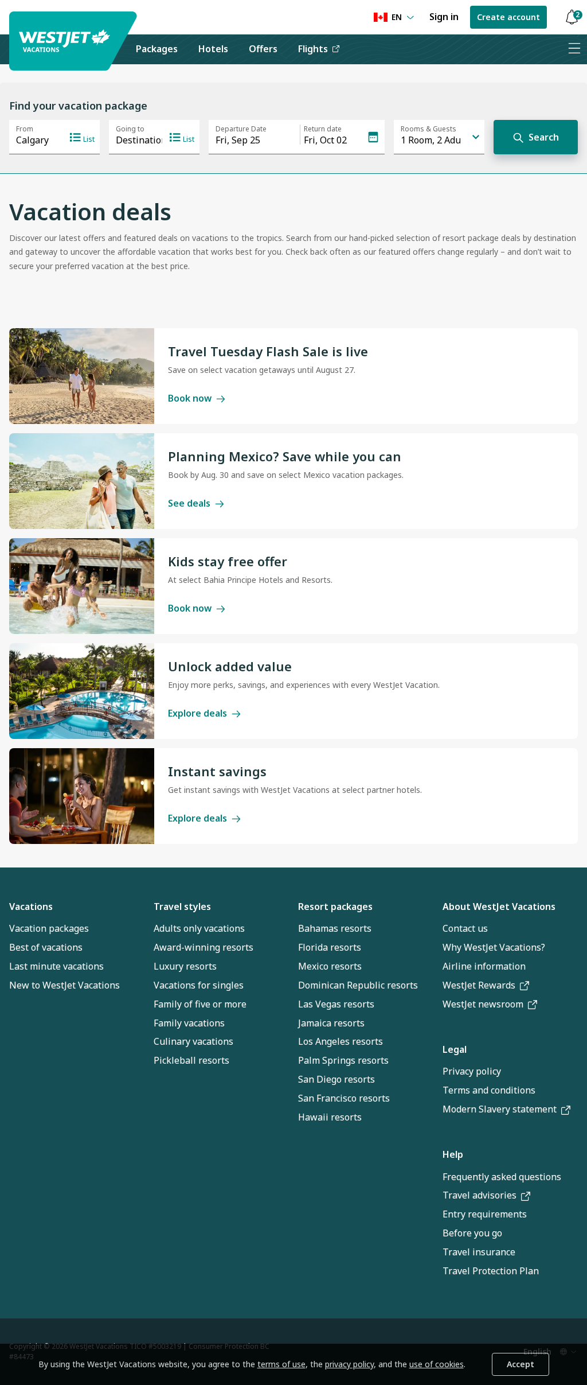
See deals (189, 503)
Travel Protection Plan (491, 1271)
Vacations (31, 906)
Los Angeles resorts (340, 1041)
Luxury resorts (185, 966)
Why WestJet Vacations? (494, 947)
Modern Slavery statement (500, 1109)
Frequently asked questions (502, 1176)
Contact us (465, 928)
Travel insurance (479, 1252)
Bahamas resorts (334, 928)
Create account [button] (508, 16)
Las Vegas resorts (336, 1004)
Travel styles (182, 906)
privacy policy (349, 1364)
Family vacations (189, 1023)
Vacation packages (49, 928)
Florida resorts (329, 947)
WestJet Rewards (479, 985)
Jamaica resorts (331, 1023)
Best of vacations (46, 947)
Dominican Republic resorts (358, 985)
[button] (571, 17)
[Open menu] (573, 49)
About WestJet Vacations (499, 906)
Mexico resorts (330, 966)
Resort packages (335, 906)
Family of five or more (200, 1004)
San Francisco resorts (344, 1098)
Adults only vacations (199, 928)
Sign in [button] (444, 16)
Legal (455, 1049)
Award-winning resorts (203, 947)
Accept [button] (520, 1364)
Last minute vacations (56, 966)
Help (453, 1154)
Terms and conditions (489, 1090)
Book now (190, 398)
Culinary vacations (193, 1041)
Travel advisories (479, 1195)
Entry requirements (485, 1214)
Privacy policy (472, 1071)
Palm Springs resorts (343, 1060)
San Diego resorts (336, 1079)
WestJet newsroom (483, 1004)
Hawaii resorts (330, 1117)
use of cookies (436, 1364)
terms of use (281, 1364)
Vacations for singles (199, 985)
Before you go (472, 1233)
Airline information (484, 966)
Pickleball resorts (191, 1060)
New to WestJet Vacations (64, 985)
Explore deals (197, 713)
